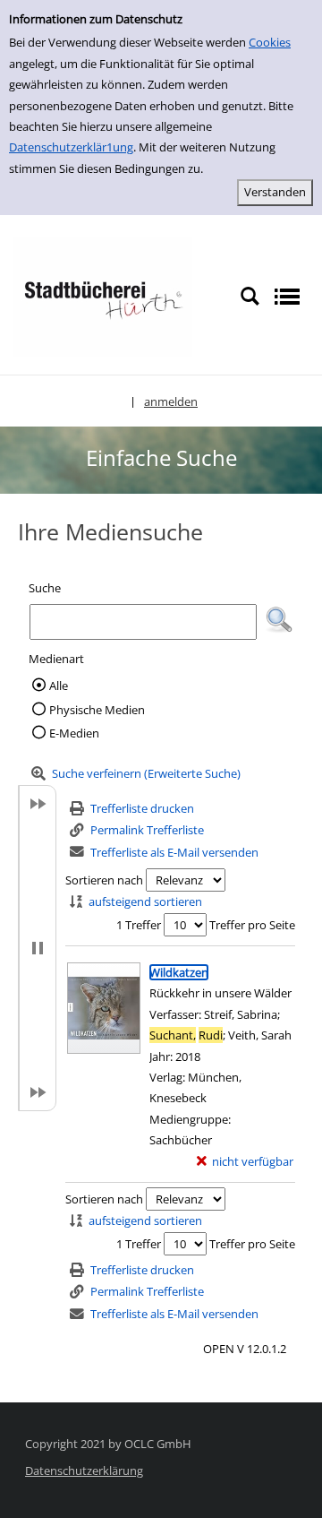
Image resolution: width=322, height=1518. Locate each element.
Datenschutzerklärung (84, 1470)
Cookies (270, 42)
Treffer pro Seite (252, 925)
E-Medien (74, 733)
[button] (279, 620)
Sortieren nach (104, 880)
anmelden (171, 401)
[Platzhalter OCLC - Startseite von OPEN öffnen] (102, 296)
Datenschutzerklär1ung (71, 147)
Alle (58, 685)
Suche (45, 588)
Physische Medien (97, 710)
